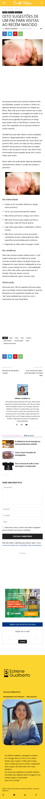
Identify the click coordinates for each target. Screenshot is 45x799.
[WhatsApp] (20, 34)
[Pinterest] (15, 34)
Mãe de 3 (18, 9)
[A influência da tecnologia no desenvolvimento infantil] (8, 444)
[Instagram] (22, 424)
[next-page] (7, 474)
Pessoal (10, 9)
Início (4, 9)
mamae (28, 338)
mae (22, 338)
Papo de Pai (18, 12)
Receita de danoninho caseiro (10, 372)
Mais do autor (29, 435)
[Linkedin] (25, 795)
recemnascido (18, 340)
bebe (16, 338)
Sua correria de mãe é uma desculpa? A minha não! (33, 373)
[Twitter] (10, 34)
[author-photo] (22, 395)
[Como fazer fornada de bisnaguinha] (8, 455)
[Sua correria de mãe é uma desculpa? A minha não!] (8, 466)
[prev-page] (3, 474)
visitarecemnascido (9, 343)
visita (27, 340)
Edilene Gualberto (11, 28)
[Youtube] (27, 424)
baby (10, 338)
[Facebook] (4, 34)
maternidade (7, 340)
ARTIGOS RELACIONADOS (11, 435)
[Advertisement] (22, 83)
